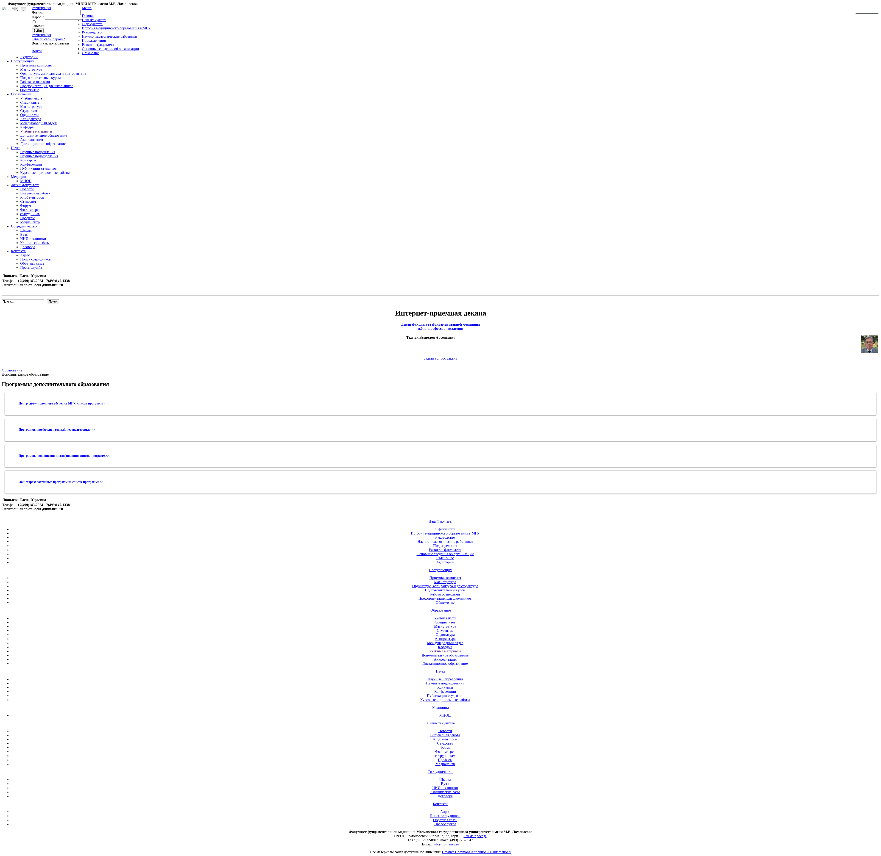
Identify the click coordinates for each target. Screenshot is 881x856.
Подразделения (94, 40)
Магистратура (31, 69)
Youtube (24, 9)
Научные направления (37, 152)
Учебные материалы (36, 131)
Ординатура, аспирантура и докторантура (53, 73)
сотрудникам (30, 214)
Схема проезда (475, 836)
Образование (21, 94)
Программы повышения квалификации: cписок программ (62, 455)
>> (109, 455)
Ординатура (29, 115)
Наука (15, 148)
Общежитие (29, 90)
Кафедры (27, 127)
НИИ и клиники (33, 239)
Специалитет (30, 102)
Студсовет (28, 201)
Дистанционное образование (43, 144)
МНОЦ (26, 181)
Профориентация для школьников (46, 86)
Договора (27, 247)
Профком (27, 218)
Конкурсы (28, 160)
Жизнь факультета (25, 185)
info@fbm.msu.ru (446, 844)
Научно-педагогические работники (109, 36)
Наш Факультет (94, 20)
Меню (87, 8)
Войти (37, 51)
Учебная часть (31, 98)
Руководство (92, 32)
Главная (88, 16)
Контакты (18, 251)
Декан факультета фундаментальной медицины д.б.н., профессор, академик (440, 326)
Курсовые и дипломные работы (45, 173)
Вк (15, 9)
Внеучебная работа (35, 193)
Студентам (28, 111)
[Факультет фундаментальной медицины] (4, 8)
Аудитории (29, 57)
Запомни (38, 26)
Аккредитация (31, 139)
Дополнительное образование (43, 135)
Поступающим (22, 61)
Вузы (24, 234)
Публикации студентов (38, 168)
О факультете (92, 24)
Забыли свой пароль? (48, 39)
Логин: (37, 12)
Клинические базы (35, 243)
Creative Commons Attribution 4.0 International (476, 852)
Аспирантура (30, 119)
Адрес (25, 255)
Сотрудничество (24, 226)
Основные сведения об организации (110, 49)
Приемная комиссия (36, 65)
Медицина (19, 177)
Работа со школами (35, 82)
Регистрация (41, 35)
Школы (26, 230)
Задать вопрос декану (440, 358)
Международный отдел (38, 123)
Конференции (31, 164)
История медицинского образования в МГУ (116, 28)
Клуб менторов (32, 197)
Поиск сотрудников (35, 259)
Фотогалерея (30, 210)
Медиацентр (30, 222)
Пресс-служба (31, 267)
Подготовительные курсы (40, 78)
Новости (27, 189)
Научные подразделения (39, 156)
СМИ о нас (90, 53)
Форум (25, 206)
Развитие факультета (98, 45)
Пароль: (38, 17)
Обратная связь (867, 9)
